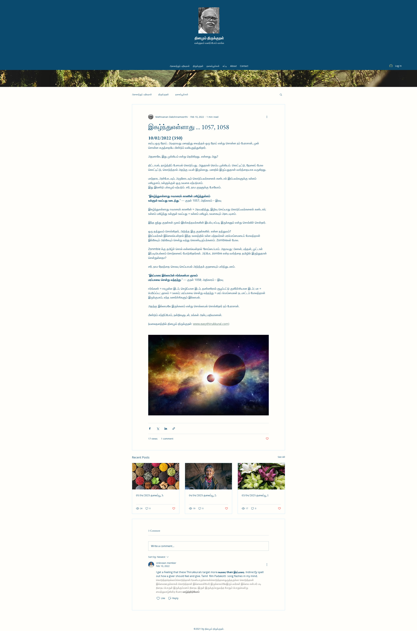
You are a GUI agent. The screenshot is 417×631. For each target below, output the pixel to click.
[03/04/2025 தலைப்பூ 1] (261, 476)
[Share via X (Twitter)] (157, 428)
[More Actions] (267, 565)
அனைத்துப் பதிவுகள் (142, 94)
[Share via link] (173, 428)
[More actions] (267, 117)
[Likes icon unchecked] (158, 598)
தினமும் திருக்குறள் (209, 38)
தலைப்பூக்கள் (181, 94)
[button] (280, 94)
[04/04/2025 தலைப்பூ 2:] (208, 476)
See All (281, 456)
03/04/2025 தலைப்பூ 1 (255, 495)
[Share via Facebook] (149, 428)
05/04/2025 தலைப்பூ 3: (150, 495)
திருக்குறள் (163, 94)
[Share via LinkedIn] (165, 428)
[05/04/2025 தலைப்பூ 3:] (155, 476)
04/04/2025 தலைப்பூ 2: (202, 495)
